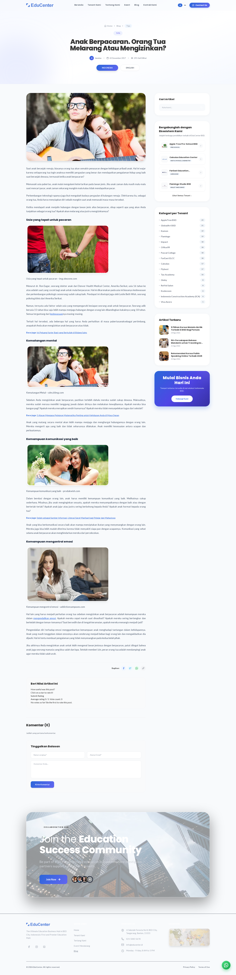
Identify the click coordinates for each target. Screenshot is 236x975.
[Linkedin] (44, 947)
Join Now (51, 879)
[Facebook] (29, 947)
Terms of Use (204, 967)
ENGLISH (130, 68)
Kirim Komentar (42, 784)
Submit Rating (37, 696)
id (180, 5)
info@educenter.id (134, 945)
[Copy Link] (143, 668)
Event (127, 5)
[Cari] (201, 107)
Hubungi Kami (182, 399)
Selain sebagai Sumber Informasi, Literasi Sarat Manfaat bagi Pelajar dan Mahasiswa (76, 517)
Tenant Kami (94, 5)
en (185, 5)
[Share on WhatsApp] (136, 668)
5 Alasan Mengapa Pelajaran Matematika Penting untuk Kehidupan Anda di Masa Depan (78, 415)
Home (109, 26)
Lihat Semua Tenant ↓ (182, 195)
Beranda (78, 5)
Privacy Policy (189, 967)
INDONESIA (107, 68)
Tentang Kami (112, 5)
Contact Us (201, 5)
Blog (136, 5)
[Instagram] (36, 947)
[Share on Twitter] (130, 668)
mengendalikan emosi (44, 618)
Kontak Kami (150, 5)
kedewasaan (56, 314)
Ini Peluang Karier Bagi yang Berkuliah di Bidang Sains (62, 332)
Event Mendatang (82, 946)
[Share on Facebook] (123, 668)
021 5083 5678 (133, 939)
